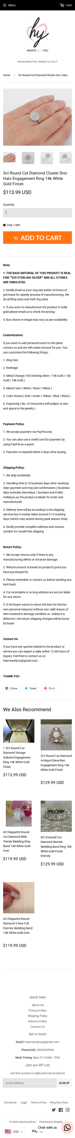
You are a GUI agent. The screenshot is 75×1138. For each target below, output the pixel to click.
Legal (23, 1102)
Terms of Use (38, 1102)
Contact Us (37, 1026)
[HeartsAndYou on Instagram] (68, 1110)
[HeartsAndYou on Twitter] (54, 1110)
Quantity (8, 204)
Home (6, 75)
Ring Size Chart (59, 1102)
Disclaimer (10, 1102)
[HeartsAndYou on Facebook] (61, 1110)
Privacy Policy (37, 1010)
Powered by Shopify (51, 1121)
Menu (12, 5)
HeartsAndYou (27, 1121)
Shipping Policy (37, 1016)
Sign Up (64, 1083)
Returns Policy (37, 1021)
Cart (69, 5)
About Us (38, 1005)
